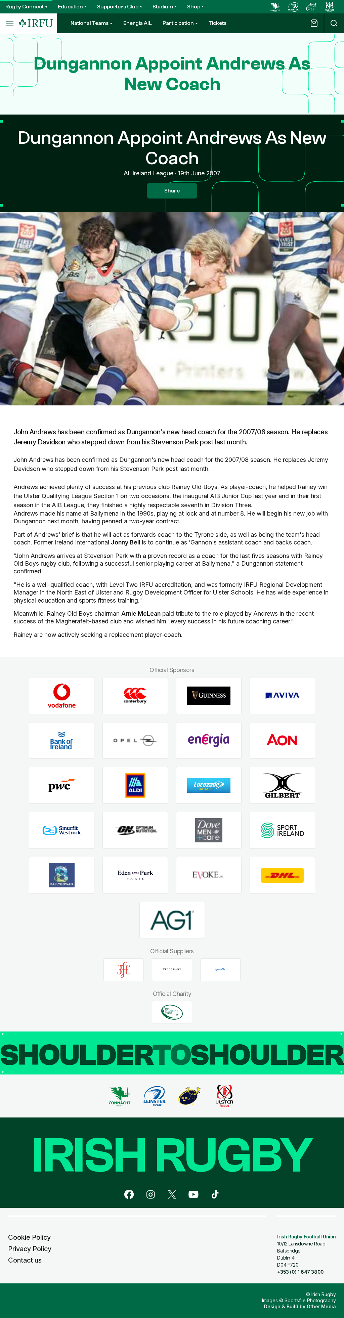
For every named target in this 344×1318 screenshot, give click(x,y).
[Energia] (208, 740)
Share (172, 191)
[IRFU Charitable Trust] (172, 1012)
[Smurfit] (61, 830)
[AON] (282, 740)
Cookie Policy (29, 1237)
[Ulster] (329, 6)
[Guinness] (208, 696)
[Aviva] (282, 696)
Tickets (217, 23)
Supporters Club (117, 7)
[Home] (36, 23)
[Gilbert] (282, 785)
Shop (193, 7)
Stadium (163, 7)
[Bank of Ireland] (61, 740)
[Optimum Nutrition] (135, 830)
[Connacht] (275, 6)
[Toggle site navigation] (9, 23)
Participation (178, 23)
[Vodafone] (61, 696)
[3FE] (123, 970)
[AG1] (172, 920)
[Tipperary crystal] (172, 970)
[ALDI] (135, 785)
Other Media (321, 1306)
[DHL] (282, 875)
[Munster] (311, 6)
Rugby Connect (24, 7)
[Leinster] (293, 6)
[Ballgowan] (61, 875)
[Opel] (135, 740)
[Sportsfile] (220, 970)
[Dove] (208, 830)
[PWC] (61, 785)
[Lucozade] (208, 785)
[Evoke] (208, 875)
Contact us (25, 1260)
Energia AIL (137, 23)
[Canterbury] (135, 696)
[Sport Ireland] (282, 830)
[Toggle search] (334, 23)
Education (70, 7)
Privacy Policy (29, 1249)
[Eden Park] (135, 875)
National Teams (90, 23)
